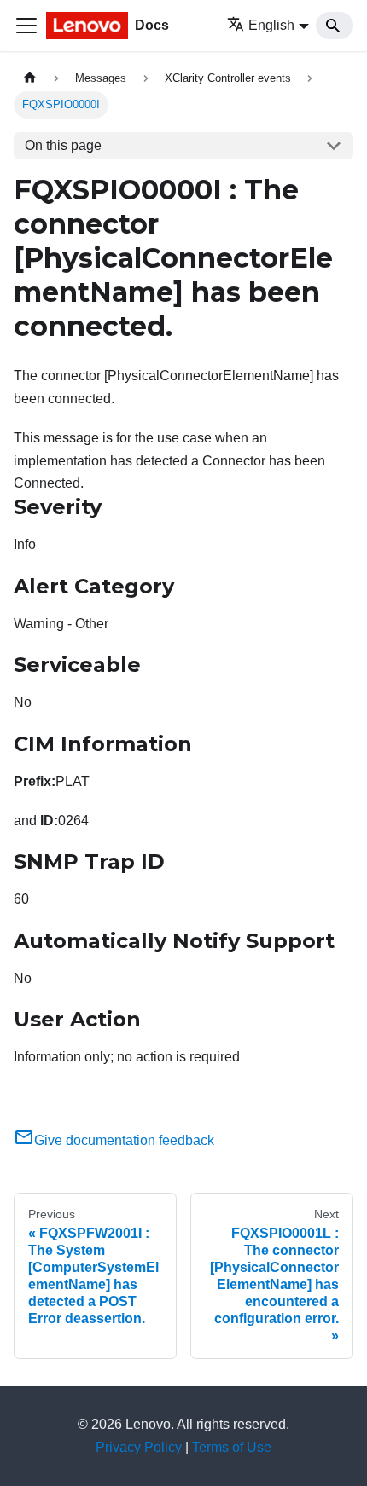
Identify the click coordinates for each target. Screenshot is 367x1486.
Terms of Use (231, 1447)
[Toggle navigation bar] (26, 25)
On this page (63, 145)
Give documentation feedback (124, 1140)
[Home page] (30, 78)
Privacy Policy (139, 1447)
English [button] (271, 25)
